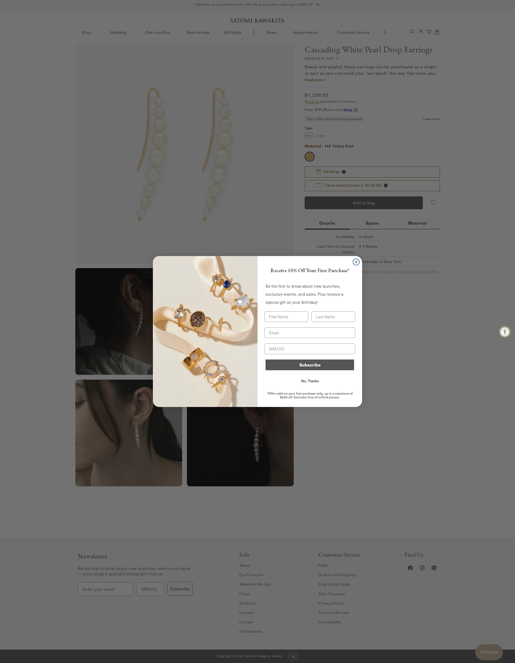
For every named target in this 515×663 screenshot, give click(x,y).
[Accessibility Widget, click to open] (505, 331)
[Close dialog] (356, 262)
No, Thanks (310, 381)
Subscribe (310, 365)
